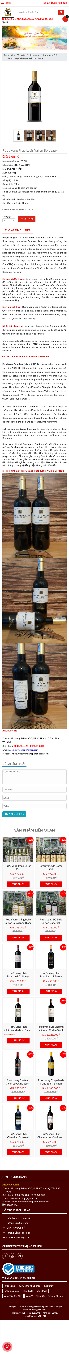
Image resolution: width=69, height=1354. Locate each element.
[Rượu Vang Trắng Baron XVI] (18, 849)
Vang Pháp (42, 1291)
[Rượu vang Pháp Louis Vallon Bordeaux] (34, 95)
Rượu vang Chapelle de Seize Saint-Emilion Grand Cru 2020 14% (51, 1083)
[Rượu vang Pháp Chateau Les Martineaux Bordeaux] (51, 1117)
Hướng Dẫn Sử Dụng (17, 1223)
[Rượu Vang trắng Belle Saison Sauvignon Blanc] (18, 903)
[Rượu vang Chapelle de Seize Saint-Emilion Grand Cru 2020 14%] (51, 1063)
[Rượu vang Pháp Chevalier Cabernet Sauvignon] (18, 1117)
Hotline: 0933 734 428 (54, 3)
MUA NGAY (18, 884)
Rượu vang (9, 1286)
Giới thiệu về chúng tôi (18, 1218)
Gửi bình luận (16, 814)
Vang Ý (29, 1296)
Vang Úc (40, 1296)
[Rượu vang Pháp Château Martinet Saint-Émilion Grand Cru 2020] (18, 1010)
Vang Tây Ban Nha (13, 1296)
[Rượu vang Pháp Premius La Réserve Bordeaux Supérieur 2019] (51, 956)
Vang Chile (27, 1291)
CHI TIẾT (28, 219)
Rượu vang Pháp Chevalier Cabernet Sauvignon (18, 1137)
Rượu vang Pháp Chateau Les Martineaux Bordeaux (51, 1137)
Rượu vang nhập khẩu (29, 1286)
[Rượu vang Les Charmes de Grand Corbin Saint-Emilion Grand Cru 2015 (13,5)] (51, 1010)
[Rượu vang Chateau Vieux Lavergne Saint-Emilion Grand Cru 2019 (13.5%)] (18, 1063)
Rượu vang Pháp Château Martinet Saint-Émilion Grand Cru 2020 (18, 1030)
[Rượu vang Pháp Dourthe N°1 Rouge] (18, 956)
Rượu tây (48, 1286)
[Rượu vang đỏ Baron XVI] (51, 849)
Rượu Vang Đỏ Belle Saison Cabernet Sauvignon (51, 923)
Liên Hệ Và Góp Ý (15, 1228)
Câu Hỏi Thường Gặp (17, 1237)
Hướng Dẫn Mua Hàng (18, 1233)
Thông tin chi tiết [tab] (17, 230)
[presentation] (5, 38)
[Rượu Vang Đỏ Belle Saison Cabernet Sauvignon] (51, 903)
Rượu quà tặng (11, 1291)
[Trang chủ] (8, 12)
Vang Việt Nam (55, 1296)
